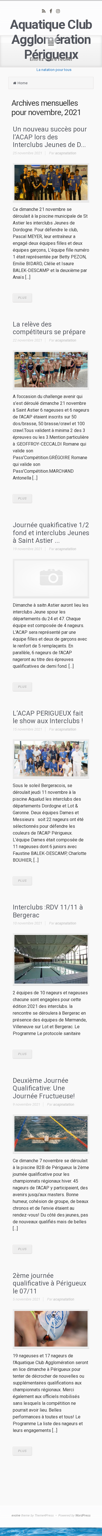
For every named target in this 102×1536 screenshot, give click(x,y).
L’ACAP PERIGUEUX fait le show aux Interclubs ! (48, 717)
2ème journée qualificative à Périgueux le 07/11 (49, 1283)
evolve (16, 1515)
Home (22, 83)
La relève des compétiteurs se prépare (49, 328)
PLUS (22, 298)
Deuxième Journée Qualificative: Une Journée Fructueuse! (44, 1088)
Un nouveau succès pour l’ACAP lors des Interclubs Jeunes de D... (50, 137)
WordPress (83, 1515)
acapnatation (65, 153)
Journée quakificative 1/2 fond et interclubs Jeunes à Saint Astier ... (51, 533)
